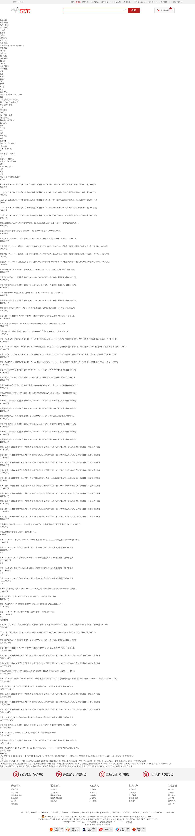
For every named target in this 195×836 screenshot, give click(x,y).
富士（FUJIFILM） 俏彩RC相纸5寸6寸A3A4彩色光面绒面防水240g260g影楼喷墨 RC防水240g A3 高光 (39, 540)
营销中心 (75, 812)
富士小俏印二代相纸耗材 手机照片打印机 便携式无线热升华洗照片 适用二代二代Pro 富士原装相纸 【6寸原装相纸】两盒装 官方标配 (50, 470)
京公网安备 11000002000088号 (57, 816)
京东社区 (115, 812)
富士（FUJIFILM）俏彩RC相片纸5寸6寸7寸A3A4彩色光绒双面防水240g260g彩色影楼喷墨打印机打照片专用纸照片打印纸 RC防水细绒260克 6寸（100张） (60, 362)
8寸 (1, 156)
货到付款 (93, 790)
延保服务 (171, 795)
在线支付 (93, 792)
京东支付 (100, 824)
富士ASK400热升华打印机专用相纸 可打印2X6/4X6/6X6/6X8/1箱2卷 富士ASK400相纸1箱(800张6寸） (39, 393)
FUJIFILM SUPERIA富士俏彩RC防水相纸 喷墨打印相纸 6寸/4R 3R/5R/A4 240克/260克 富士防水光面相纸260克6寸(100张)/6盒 (48, 200)
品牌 (13, 766)
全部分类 (3, 20)
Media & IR (169, 812)
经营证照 (129, 822)
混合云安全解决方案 (77, 766)
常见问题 (14, 798)
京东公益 (146, 812)
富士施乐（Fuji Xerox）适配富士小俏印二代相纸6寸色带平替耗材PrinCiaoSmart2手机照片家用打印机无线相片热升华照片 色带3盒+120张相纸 (54, 254)
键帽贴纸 (3, 38)
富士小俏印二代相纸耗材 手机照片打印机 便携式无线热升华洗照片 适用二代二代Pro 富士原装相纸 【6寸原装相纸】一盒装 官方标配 (50, 486)
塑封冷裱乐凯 (105, 756)
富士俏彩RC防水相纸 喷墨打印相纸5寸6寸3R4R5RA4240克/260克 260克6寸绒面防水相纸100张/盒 (38, 370)
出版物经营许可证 (80, 819)
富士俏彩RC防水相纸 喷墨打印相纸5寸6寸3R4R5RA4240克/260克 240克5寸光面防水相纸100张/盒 (38, 401)
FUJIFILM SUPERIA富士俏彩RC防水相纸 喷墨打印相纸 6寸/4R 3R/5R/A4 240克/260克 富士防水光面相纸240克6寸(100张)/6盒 (48, 215)
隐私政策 (136, 812)
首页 (1, 46)
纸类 (1, 71)
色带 (1, 74)
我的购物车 (165, 10)
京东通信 (171, 801)
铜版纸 (2, 64)
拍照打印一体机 (6, 115)
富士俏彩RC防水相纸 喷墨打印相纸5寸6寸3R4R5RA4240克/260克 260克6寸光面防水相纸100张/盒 (38, 439)
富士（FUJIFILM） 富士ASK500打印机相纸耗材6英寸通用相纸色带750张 (28, 596)
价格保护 (132, 792)
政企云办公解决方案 (135, 764)
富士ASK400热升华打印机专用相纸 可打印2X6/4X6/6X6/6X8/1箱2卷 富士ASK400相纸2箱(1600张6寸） (39, 223)
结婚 (1, 133)
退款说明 (132, 795)
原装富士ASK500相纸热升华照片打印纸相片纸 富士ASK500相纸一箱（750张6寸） (32, 293)
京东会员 (117, 2)
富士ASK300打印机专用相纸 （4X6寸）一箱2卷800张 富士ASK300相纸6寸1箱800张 (32, 324)
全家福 (2, 128)
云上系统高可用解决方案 (31, 766)
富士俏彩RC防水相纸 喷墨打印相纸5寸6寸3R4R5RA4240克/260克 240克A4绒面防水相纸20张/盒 (37, 270)
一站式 (88, 766)
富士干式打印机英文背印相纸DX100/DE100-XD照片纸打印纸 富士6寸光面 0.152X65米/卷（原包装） (38, 589)
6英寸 (2, 164)
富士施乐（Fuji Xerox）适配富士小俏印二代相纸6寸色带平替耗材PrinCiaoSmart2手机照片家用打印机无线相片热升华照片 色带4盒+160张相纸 (54, 262)
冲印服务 (8, 46)
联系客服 (14, 804)
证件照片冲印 (48, 756)
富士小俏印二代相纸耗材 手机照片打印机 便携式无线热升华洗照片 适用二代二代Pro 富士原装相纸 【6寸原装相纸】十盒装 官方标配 (50, 493)
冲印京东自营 (60, 756)
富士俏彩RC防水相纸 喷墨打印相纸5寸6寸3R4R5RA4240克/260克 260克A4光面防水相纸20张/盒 (37, 416)
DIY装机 (171, 792)
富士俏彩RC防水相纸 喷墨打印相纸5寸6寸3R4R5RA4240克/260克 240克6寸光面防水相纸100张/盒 (38, 432)
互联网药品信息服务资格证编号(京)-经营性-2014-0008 (108, 816)
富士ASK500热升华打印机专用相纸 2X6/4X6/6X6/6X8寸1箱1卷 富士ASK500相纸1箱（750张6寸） (38, 378)
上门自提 (53, 790)
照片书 (38, 756)
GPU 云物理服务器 (7, 764)
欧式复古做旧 (128, 756)
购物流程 (14, 790)
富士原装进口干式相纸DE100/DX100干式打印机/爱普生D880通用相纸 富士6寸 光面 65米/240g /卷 (37, 308)
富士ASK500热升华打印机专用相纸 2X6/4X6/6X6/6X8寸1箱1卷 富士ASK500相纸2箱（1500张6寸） (38, 239)
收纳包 (2, 33)
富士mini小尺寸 (6, 167)
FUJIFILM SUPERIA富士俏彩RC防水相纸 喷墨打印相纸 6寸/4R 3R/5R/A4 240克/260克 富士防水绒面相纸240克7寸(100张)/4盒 (48, 208)
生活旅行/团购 (16, 795)
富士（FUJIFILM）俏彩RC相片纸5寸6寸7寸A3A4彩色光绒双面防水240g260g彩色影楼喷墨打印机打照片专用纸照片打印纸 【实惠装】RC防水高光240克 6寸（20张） (63, 347)
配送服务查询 (55, 795)
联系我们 (34, 812)
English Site (157, 812)
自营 (1, 553)
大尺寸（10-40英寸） (8, 154)
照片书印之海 (92, 756)
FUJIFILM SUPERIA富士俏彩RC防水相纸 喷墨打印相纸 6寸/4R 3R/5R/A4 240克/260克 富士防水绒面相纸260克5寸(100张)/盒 (48, 192)
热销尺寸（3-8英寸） (8, 143)
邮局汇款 (93, 798)
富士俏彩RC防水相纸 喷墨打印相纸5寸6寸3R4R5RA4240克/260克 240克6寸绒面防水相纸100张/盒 (38, 277)
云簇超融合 (89, 764)
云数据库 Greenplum (102, 764)
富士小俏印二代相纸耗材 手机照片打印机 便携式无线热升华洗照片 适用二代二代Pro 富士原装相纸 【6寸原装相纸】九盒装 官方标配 (50, 455)
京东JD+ (171, 804)
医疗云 (74, 764)
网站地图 (81, 764)
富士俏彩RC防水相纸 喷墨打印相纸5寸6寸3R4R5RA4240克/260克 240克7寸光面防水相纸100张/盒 (38, 408)
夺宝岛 (170, 790)
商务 (1, 125)
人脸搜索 (64, 764)
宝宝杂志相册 (5, 756)
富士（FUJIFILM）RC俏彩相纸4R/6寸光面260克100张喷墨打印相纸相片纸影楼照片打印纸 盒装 (36, 547)
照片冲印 (3, 110)
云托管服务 (36, 764)
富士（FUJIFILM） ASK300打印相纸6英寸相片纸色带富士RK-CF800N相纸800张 (31, 604)
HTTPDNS (109, 766)
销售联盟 (105, 812)
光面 (1, 174)
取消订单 (132, 801)
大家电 (13, 801)
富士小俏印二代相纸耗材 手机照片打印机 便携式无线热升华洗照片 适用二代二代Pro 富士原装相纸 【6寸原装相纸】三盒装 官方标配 (50, 478)
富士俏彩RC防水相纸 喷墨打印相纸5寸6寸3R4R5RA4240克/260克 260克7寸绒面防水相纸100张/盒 (38, 300)
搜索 (133, 10)
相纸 (1, 97)
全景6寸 (3, 141)
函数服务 (164, 764)
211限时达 (54, 792)
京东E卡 (171, 798)
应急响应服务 (119, 766)
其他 (1, 89)
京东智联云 (156, 764)
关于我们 (24, 812)
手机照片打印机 (6, 105)
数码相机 (3, 56)
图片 (126, 766)
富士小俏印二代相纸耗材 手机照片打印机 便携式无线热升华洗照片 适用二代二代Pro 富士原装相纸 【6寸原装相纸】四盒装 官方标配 (50, 509)
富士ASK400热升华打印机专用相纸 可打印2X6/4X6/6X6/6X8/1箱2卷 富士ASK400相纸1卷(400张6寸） (39, 385)
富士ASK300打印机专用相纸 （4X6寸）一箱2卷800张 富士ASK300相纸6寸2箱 (30, 231)
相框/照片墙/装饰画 (7, 120)
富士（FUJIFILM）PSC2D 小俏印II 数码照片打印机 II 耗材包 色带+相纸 (27, 612)
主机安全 (18, 766)
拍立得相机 (4, 118)
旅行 (1, 131)
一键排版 (71, 756)
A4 (1, 151)
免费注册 (85, 2)
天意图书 (30, 756)
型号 (130, 766)
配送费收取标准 (56, 798)
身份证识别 (56, 764)
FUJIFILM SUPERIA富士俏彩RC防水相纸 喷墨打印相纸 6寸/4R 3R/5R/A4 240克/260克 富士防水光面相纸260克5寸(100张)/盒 (48, 185)
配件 (1, 107)
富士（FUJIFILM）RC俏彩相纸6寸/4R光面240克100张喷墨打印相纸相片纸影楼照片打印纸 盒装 (36, 578)
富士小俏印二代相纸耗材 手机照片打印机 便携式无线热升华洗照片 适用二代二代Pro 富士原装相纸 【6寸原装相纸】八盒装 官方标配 (50, 517)
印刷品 (2, 113)
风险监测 (125, 812)
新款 (70, 764)
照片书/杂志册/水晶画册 (9, 102)
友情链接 (95, 812)
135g (2, 87)
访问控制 (7, 766)
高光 (1, 172)
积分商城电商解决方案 (23, 764)
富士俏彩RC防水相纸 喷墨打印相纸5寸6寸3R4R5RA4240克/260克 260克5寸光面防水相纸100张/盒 (38, 424)
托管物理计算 (46, 764)
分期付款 (93, 795)
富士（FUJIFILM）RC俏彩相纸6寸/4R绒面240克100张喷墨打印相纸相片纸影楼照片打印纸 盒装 (36, 568)
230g (2, 82)
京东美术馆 (4, 40)
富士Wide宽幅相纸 (7, 159)
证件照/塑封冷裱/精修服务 (10, 100)
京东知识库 (4, 22)
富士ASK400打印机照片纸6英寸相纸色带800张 (18, 532)
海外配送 (53, 801)
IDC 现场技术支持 (62, 766)
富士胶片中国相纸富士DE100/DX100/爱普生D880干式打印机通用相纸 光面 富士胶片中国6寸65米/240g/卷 (40, 524)
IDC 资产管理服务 (48, 766)
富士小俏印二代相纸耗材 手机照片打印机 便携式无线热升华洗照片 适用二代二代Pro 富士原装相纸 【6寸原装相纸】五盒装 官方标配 (50, 447)
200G (2, 84)
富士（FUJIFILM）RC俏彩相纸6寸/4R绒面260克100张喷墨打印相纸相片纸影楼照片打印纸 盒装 (36, 558)
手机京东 (139, 2)
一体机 (2, 30)
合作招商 (55, 812)
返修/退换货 (133, 798)
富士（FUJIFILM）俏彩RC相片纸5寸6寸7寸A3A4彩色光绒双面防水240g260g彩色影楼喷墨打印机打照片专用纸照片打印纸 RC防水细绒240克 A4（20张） (59, 339)
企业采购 (127, 2)
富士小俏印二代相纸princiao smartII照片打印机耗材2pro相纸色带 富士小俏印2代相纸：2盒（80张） (38, 316)
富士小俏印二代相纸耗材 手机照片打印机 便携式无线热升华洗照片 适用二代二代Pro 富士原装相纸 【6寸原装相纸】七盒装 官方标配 (50, 501)
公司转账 (93, 801)
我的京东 (104, 2)
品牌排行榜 (4, 25)
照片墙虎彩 (81, 756)
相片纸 (2, 61)
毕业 (1, 138)
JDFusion (147, 764)
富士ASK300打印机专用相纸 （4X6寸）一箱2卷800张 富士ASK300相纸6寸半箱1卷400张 (34, 331)
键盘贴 (2, 35)
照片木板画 (116, 756)
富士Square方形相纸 (8, 161)
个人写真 (3, 136)
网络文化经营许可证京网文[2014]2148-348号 (107, 819)
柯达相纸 (3, 146)
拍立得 (2, 51)
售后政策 (132, 790)
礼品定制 (3, 123)
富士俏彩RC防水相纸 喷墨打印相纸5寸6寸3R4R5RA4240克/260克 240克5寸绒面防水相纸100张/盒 (38, 285)
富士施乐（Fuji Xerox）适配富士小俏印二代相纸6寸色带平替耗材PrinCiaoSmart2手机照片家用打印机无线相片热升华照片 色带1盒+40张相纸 (54, 246)
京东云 (108, 824)
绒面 (1, 169)
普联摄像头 (4, 28)
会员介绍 (14, 792)
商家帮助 (65, 812)
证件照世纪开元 (18, 756)
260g (2, 79)
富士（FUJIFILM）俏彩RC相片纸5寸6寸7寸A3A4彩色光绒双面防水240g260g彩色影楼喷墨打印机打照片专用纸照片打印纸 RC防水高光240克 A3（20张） (59, 354)
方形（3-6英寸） (6, 149)
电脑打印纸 (4, 66)
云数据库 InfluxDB (98, 766)
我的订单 (95, 2)
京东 (30, 11)
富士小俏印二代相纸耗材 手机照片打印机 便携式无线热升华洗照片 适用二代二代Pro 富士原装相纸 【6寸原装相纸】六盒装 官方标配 (50, 463)
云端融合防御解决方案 (119, 764)
